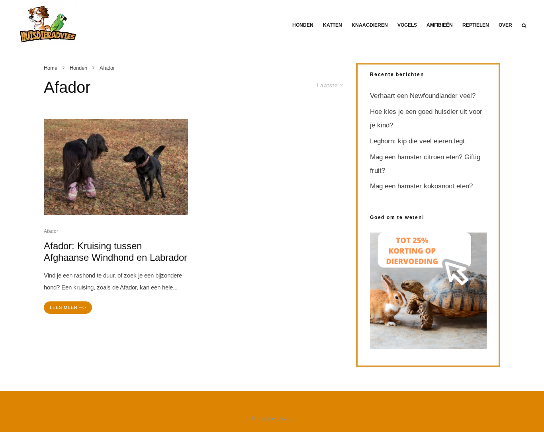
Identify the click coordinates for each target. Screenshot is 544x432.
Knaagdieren (370, 25)
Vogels (407, 25)
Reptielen (475, 25)
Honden (302, 25)
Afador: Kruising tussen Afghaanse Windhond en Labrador (115, 251)
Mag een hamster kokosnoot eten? (421, 186)
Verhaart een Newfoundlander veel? (423, 96)
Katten (332, 25)
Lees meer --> (68, 307)
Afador (51, 231)
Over (505, 25)
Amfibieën (440, 25)
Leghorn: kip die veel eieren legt (417, 141)
